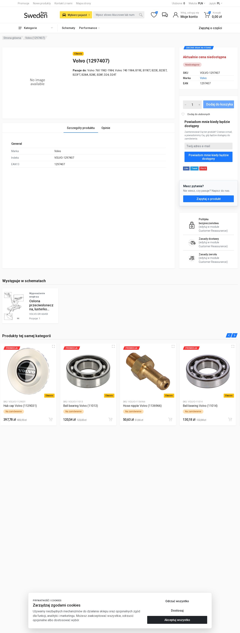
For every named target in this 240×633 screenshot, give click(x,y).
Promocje (23, 3)
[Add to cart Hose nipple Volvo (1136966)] (170, 419)
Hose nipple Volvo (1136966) (142, 406)
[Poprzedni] (229, 335)
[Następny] (234, 335)
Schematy (68, 28)
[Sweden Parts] (35, 15)
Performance (88, 28)
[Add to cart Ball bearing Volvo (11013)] (110, 419)
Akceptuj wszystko (177, 620)
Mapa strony (83, 3)
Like (186, 168)
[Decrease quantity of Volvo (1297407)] (185, 104)
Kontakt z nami (63, 3)
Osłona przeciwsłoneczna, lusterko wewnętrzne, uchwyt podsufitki (41, 311)
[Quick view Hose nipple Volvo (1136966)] (173, 346)
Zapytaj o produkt (208, 199)
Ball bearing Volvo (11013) (80, 406)
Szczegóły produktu (81, 128)
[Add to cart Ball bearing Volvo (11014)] (230, 419)
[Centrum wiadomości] (165, 15)
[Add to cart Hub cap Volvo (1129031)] (50, 419)
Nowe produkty (42, 3)
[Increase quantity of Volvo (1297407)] (199, 104)
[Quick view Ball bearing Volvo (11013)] (113, 346)
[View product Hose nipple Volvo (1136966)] (148, 371)
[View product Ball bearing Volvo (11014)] (208, 371)
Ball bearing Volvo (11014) (200, 406)
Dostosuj (177, 610)
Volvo (203, 78)
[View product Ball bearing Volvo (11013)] (88, 371)
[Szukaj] (140, 14)
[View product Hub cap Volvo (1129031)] (28, 371)
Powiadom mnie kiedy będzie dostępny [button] (209, 157)
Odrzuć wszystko (177, 601)
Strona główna (12, 37)
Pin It (203, 168)
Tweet (194, 168)
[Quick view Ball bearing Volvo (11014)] (233, 346)
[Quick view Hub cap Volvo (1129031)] (53, 346)
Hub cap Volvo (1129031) (20, 406)
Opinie (105, 128)
